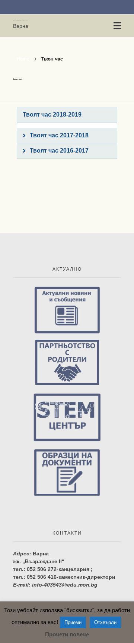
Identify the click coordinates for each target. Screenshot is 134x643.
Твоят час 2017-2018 (59, 135)
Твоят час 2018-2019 (52, 114)
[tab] (67, 114)
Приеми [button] (73, 622)
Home (23, 59)
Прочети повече (67, 634)
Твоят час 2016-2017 (59, 150)
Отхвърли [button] (105, 622)
